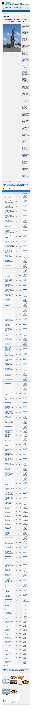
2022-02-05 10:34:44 (25, 595)
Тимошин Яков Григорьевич (8, 649)
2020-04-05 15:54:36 (25, 625)
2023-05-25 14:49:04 (25, 478)
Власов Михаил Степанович (8, 211)
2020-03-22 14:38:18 (25, 649)
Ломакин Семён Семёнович (8, 369)
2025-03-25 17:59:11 (25, 280)
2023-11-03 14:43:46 (25, 426)
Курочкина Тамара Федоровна (8, 449)
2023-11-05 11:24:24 (25, 416)
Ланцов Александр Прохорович (8, 488)
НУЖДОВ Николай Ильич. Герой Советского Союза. (8, 617)
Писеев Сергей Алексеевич (8, 236)
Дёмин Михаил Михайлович (7, 469)
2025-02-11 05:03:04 (25, 285)
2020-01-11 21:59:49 (25, 661)
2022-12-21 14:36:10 (25, 537)
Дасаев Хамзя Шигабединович (8, 519)
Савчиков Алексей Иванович (8, 393)
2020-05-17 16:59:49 (25, 617)
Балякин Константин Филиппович (9, 537)
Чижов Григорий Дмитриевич (8, 528)
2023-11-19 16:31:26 (25, 411)
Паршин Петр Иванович (7, 324)
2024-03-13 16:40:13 (25, 383)
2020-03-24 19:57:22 (25, 645)
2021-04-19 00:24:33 (25, 600)
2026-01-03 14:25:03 (25, 241)
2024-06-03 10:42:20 (25, 363)
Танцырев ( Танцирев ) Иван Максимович (9, 206)
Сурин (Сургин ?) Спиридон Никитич (8, 439)
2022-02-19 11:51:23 (25, 579)
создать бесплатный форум (23, 672)
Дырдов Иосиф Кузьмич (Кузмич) (8, 552)
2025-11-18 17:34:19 (25, 250)
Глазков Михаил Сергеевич (8, 407)
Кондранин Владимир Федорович (9, 431)
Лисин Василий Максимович (8, 201)
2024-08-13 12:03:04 (25, 328)
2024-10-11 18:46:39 (25, 319)
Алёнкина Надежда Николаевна (8, 216)
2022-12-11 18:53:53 (25, 547)
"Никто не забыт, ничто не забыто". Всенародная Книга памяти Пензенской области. (15, 185)
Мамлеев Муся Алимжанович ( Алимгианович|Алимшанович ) (8, 349)
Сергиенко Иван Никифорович (8, 402)
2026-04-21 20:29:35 (25, 225)
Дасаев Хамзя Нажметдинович (8, 515)
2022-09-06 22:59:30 (25, 561)
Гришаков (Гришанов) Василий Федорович (9, 359)
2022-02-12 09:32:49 (25, 590)
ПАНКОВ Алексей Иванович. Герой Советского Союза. (8, 600)
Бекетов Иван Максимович (7, 570)
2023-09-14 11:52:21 (25, 458)
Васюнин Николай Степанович (8, 426)
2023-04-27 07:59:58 (25, 483)
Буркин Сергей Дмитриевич (7, 241)
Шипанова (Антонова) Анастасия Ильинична (9, 653)
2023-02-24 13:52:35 (25, 523)
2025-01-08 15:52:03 (25, 299)
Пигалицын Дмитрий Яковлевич (9, 608)
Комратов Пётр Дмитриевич (8, 270)
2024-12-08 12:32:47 (25, 304)
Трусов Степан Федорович (8, 575)
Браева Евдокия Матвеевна (8, 285)
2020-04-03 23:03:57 (25, 629)
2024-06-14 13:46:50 (25, 359)
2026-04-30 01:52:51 (25, 220)
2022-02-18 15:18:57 (25, 585)
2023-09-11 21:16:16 (25, 463)
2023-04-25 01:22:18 (25, 488)
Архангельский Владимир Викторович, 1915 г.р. (9, 473)
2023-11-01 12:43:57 (25, 431)
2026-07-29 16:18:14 (25, 196)
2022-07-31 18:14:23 (25, 569)
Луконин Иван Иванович (7, 630)
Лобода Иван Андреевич (7, 638)
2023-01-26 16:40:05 (25, 532)
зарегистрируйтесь (17, 181)
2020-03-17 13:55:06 (25, 653)
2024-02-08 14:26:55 (25, 393)
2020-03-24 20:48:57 (25, 641)
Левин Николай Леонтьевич (8, 464)
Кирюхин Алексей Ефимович (8, 642)
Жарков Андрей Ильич (9, 421)
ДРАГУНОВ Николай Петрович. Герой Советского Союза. (9, 373)
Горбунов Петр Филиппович (7, 565)
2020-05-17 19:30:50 (25, 608)
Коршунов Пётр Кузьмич (8, 662)
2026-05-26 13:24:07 (25, 206)
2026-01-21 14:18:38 (25, 236)
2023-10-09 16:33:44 (25, 449)
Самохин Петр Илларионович (7, 483)
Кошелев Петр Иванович (7, 364)
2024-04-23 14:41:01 (25, 368)
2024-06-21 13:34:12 (25, 354)
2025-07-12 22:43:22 (25, 265)
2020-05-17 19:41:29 (25, 604)
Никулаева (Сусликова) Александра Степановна (7, 231)
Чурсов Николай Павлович (8, 645)
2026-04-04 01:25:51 (25, 230)
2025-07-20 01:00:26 (25, 260)
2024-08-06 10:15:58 (25, 338)
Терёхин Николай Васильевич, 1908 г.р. (9, 383)
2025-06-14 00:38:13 (25, 275)
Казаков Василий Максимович (8, 542)
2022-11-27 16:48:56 (25, 551)
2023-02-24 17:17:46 (25, 511)
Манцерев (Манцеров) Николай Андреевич (9, 295)
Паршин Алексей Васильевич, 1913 (8, 493)
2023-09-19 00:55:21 (25, 453)
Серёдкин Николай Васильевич (8, 290)
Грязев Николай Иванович (8, 547)
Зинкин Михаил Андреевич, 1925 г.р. (9, 319)
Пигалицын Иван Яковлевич (8, 613)
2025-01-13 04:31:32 (25, 294)
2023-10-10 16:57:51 (25, 444)
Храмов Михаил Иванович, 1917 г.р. (8, 196)
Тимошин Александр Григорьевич (9, 625)
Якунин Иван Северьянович (7, 595)
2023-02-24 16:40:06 (25, 515)
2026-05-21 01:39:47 (25, 210)
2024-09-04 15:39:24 (25, 324)
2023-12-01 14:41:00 (25, 406)
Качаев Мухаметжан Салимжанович (9, 523)
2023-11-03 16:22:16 (25, 421)
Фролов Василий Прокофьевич (8, 265)
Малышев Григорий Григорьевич (8, 354)
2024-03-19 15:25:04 (25, 378)
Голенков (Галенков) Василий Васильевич (9, 412)
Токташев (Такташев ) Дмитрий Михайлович (9, 378)
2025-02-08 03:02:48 (25, 289)
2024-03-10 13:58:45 (25, 388)
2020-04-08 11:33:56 (25, 621)
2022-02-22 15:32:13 (25, 574)
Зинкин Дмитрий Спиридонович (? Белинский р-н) (8, 557)
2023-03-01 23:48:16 (25, 497)
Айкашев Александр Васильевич (8, 633)
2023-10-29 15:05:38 (25, 439)
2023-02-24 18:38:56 (25, 507)
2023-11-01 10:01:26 (25, 435)
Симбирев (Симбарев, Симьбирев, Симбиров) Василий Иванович (9, 580)
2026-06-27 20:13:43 (25, 201)
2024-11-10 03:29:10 (25, 314)
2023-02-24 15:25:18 (25, 519)
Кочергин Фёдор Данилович (8, 339)
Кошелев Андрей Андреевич (8, 590)
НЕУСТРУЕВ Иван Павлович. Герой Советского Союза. (8, 334)
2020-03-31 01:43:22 (25, 633)
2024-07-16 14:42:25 (25, 348)
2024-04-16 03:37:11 (25, 373)
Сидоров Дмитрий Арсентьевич (8, 585)
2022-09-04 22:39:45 (25, 564)
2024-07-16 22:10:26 (25, 343)
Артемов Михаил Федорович (8, 459)
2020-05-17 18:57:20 (25, 612)
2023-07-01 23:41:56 (25, 473)
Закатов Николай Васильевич (8, 604)
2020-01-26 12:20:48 (25, 657)
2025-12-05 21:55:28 (25, 245)
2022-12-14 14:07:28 (25, 542)
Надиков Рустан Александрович (8, 417)
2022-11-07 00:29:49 (25, 556)
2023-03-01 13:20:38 (25, 502)
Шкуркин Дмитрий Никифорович (8, 343)
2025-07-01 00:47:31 (25, 270)
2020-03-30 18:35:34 (25, 637)
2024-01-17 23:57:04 (25, 402)
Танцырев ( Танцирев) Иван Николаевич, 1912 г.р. (9, 280)
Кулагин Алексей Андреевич (8, 329)
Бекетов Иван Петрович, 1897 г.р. (8, 256)
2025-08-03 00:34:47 (25, 255)
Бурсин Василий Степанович (8, 275)
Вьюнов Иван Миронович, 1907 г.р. (9, 261)
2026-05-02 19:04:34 (25, 215)
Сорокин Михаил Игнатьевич (8, 388)
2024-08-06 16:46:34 (25, 333)
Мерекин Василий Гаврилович (8, 498)
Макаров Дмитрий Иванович (8, 221)
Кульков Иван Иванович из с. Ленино (9, 657)
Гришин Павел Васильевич (7, 398)
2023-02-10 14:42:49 (25, 527)
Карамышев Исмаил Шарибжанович (9, 507)
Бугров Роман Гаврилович (7, 478)
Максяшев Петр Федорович (8, 435)
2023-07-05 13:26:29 (25, 468)
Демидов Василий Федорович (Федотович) (8, 532)
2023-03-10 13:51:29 (25, 493)
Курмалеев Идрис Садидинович (8, 511)
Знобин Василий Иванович (8, 454)
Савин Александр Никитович (8, 314)
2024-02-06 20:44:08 (25, 398)
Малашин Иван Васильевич (8, 305)
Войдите (10, 181)
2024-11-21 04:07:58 (25, 309)
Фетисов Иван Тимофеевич (7, 300)
